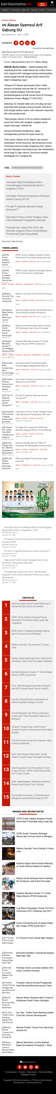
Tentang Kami (11, 1072)
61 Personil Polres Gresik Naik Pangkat (34, 938)
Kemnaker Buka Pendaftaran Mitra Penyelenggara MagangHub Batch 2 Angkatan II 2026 (25, 185)
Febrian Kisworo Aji (20, 62)
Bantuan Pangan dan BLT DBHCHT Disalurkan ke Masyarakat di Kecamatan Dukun (34, 445)
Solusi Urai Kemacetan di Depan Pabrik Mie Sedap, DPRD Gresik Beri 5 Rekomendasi (34, 926)
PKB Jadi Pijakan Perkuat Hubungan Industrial (32, 459)
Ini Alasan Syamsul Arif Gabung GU (27, 168)
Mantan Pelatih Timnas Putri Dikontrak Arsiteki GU (34, 1029)
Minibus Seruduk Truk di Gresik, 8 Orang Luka (33, 295)
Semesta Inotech (34, 1083)
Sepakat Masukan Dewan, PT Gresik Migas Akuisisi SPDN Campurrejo (32, 342)
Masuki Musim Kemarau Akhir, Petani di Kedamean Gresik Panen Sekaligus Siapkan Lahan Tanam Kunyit (34, 1000)
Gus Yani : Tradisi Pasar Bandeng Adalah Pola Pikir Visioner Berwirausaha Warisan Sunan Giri (35, 1015)
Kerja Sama (32, 1072)
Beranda (5, 10)
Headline (18, 284)
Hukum (32, 300)
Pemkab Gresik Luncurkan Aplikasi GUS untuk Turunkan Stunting (34, 969)
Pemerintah (28, 284)
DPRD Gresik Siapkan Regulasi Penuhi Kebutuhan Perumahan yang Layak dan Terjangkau (33, 257)
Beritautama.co (24, 1080)
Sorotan (32, 262)
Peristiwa (25, 10)
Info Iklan (42, 4)
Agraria (34, 10)
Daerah (42, 10)
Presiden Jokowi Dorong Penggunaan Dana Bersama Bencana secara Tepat (34, 984)
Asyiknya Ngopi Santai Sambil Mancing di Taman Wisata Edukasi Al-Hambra (34, 311)
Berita (18, 262)
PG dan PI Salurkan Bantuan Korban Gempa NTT (24, 208)
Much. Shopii (41, 62)
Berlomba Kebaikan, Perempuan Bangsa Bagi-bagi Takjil (35, 954)
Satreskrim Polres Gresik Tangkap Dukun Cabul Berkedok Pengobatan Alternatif (27, 219)
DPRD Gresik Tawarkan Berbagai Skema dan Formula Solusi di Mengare (34, 271)
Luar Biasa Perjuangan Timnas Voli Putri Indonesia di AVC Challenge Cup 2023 (35, 909)
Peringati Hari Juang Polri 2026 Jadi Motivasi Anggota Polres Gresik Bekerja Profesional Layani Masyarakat (26, 230)
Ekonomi (18, 355)
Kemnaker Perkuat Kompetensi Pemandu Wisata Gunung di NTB (27, 197)
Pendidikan (15, 10)
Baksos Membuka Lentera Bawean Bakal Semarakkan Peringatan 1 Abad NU (34, 1045)
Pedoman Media (45, 1072)
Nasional (25, 370)
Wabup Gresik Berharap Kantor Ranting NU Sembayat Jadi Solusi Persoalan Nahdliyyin (33, 328)
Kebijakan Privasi (28, 1075)
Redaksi (21, 1072)
